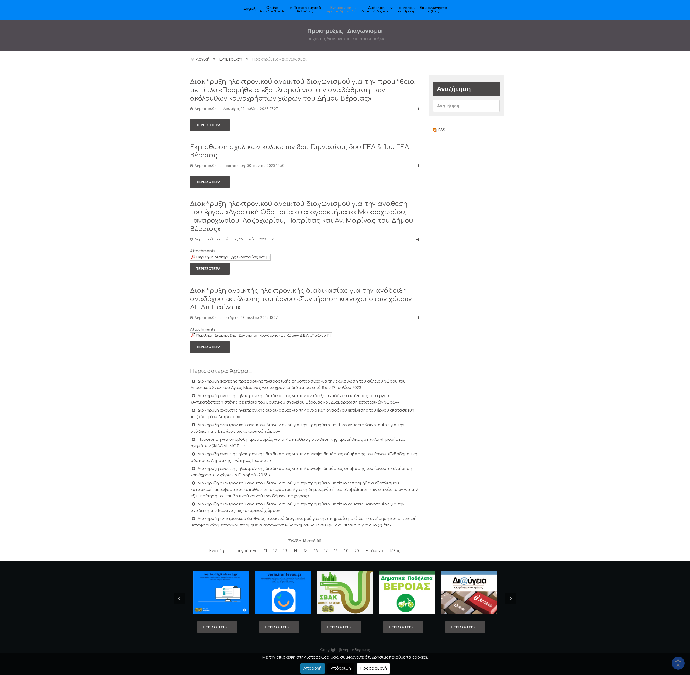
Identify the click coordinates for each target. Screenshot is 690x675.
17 (326, 551)
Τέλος (394, 551)
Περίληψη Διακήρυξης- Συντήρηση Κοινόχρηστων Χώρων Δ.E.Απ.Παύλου (261, 336)
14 (295, 551)
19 (346, 551)
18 (336, 551)
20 (356, 551)
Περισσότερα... (210, 125)
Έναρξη (216, 551)
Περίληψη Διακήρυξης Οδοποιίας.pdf (230, 257)
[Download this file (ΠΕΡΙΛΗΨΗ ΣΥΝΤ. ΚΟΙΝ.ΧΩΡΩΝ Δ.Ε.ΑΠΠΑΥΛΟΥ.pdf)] (193, 336)
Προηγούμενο (244, 551)
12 (275, 551)
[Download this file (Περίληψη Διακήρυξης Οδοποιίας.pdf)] (193, 257)
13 (285, 551)
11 (265, 551)
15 (306, 551)
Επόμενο (374, 551)
